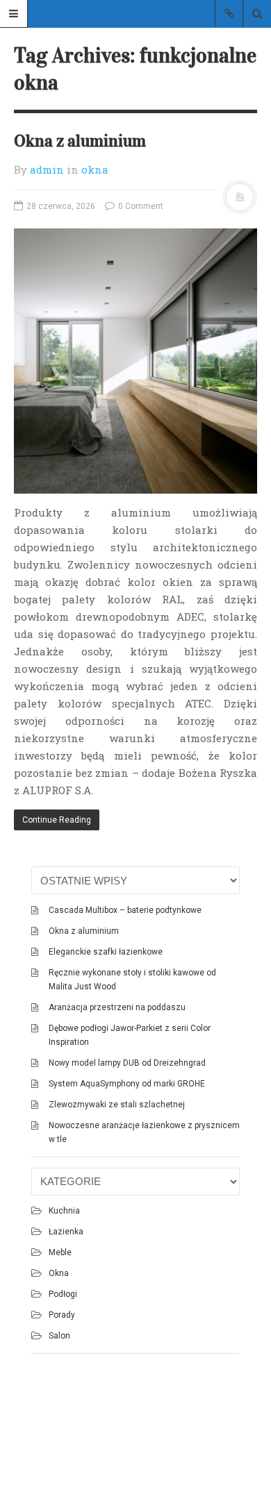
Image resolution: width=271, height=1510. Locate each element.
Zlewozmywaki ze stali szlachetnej (117, 1104)
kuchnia (64, 1211)
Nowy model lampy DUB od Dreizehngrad (127, 1063)
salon (59, 1336)
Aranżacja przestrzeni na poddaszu (117, 1007)
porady (62, 1315)
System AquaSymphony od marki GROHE (127, 1084)
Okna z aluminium (80, 141)
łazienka (66, 1231)
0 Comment (139, 206)
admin (47, 169)
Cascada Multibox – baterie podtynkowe (125, 910)
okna (94, 169)
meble (60, 1252)
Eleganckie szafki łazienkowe (106, 952)
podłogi (63, 1294)
